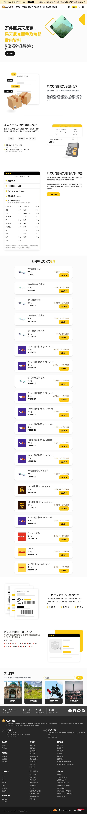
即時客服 (60, 751)
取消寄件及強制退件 (63, 785)
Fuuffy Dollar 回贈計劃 (64, 762)
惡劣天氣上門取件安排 (64, 791)
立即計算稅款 (53, 194)
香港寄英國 (33, 777)
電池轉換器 (33, 751)
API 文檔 (4, 762)
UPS (3, 775)
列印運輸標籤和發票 (63, 783)
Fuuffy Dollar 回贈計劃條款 (65, 764)
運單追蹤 (32, 748)
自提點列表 (33, 762)
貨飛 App (32, 764)
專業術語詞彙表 (34, 794)
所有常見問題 (61, 796)
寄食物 (32, 788)
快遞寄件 (4, 745)
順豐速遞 (4, 788)
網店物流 (4, 756)
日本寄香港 (33, 785)
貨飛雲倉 (4, 759)
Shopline (5, 802)
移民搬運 (4, 748)
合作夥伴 (60, 753)
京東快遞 (4, 791)
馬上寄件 (10, 53)
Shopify (4, 799)
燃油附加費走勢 (34, 796)
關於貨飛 (60, 745)
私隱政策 (60, 756)
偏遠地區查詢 (34, 759)
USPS (3, 785)
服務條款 (60, 759)
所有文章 (32, 799)
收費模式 (60, 775)
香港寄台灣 (33, 780)
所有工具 (32, 767)
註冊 (74, 7)
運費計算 (32, 745)
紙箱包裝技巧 (61, 780)
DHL (3, 777)
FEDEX (4, 780)
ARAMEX (4, 783)
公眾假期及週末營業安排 (64, 794)
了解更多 (31, 2)
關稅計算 (32, 753)
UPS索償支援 (61, 788)
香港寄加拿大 (34, 783)
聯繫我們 (60, 748)
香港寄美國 (33, 775)
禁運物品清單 (34, 756)
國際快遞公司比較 (35, 791)
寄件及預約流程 (62, 777)
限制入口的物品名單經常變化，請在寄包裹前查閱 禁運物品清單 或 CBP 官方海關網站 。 (22, 636)
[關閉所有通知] (85, 2)
